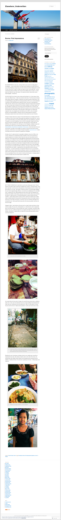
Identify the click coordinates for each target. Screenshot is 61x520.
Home (7, 30)
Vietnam (46, 107)
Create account (8, 502)
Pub (45, 95)
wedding (52, 107)
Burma (24, 455)
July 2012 (7, 497)
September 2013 (8, 483)
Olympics (47, 88)
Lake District (49, 80)
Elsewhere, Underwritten (15, 6)
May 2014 (7, 475)
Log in (6, 503)
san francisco (48, 97)
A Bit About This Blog (13, 30)
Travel (15, 455)
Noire (53, 86)
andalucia (47, 63)
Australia (54, 63)
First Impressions (28, 455)
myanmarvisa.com (33, 129)
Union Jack (51, 105)
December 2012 (8, 492)
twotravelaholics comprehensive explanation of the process (16, 126)
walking (49, 107)
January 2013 (7, 491)
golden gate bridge (48, 77)
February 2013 (7, 490)
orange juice (51, 88)
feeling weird (51, 74)
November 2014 (8, 470)
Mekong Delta (47, 86)
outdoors (46, 89)
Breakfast (20, 455)
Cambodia (46, 68)
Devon (48, 71)
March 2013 (7, 488)
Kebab (46, 80)
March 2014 (7, 477)
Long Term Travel (48, 85)
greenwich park (49, 79)
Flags (55, 74)
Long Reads (51, 83)
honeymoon (54, 79)
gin (50, 76)
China (52, 68)
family (48, 74)
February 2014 (7, 478)
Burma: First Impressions (14, 38)
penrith (50, 91)
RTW (48, 95)
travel (36, 455)
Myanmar (33, 455)
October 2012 (7, 493)
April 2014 (7, 476)
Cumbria (46, 71)
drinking (46, 73)
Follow (47, 56)
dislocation (51, 71)
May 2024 (7, 463)
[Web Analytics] (7, 509)
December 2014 (8, 468)
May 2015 (7, 467)
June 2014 (7, 473)
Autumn (46, 65)
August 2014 (7, 471)
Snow (53, 98)
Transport (51, 101)
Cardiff (50, 68)
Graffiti (46, 79)
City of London (47, 70)
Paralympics (46, 91)
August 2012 (7, 496)
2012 (45, 63)
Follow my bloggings (49, 46)
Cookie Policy (23, 518)
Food (9, 455)
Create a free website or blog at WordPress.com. (22, 515)
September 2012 (8, 495)
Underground (47, 105)
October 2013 (7, 482)
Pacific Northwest (51, 89)
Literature (50, 82)
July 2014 (7, 472)
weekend (46, 108)
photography (50, 93)
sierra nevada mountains (48, 98)
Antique (51, 63)
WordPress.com (8, 507)
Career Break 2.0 (48, 38)
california (49, 66)
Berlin (54, 65)
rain (46, 95)
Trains (49, 101)
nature (51, 86)
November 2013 (8, 481)
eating (46, 74)
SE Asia (11, 455)
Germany (48, 76)
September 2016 (8, 466)
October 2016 (7, 464)
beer (51, 65)
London (47, 83)
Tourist (46, 101)
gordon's (52, 77)
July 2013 (7, 486)
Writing (53, 108)
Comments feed (8, 505)
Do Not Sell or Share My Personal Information (39, 515)
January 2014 (7, 480)
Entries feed (7, 504)
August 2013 (7, 485)
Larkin (52, 80)
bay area (48, 65)
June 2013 (7, 487)
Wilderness (50, 108)
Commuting (51, 70)
